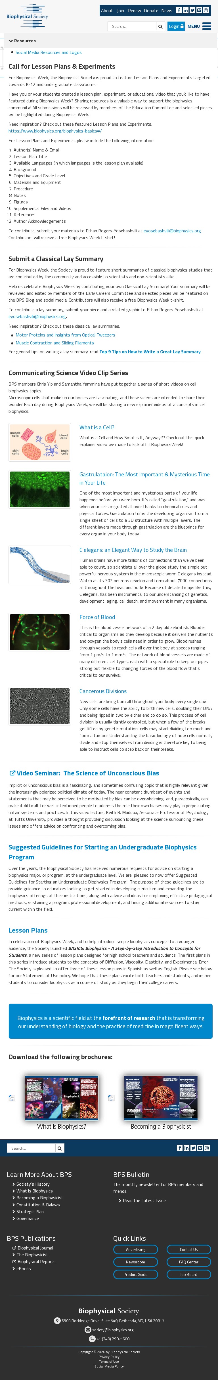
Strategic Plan (30, 1211)
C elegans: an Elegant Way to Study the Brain (133, 549)
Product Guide (136, 1274)
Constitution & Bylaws (38, 1204)
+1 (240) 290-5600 (113, 1339)
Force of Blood (97, 617)
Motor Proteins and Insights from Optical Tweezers (65, 334)
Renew (134, 10)
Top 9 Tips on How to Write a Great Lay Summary (150, 351)
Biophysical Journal (35, 1247)
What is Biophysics (34, 1190)
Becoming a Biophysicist (39, 1197)
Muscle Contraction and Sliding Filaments (55, 342)
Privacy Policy (109, 1356)
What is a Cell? (96, 427)
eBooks (23, 1268)
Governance (27, 1218)
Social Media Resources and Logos (49, 52)
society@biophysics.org (112, 1330)
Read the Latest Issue (144, 1200)
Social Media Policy (109, 1366)
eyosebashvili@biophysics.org (172, 230)
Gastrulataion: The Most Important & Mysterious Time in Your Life (144, 478)
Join (120, 10)
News (166, 10)
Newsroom (135, 1262)
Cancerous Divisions (103, 691)
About (107, 10)
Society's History (33, 1184)
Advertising (135, 1249)
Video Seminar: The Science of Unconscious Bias (88, 773)
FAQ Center (188, 1262)
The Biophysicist (32, 1254)
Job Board (188, 1274)
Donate (151, 10)
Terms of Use (109, 1361)
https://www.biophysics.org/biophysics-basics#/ (55, 130)
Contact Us (189, 1249)
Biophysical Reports (37, 1261)
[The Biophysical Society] (27, 15)
